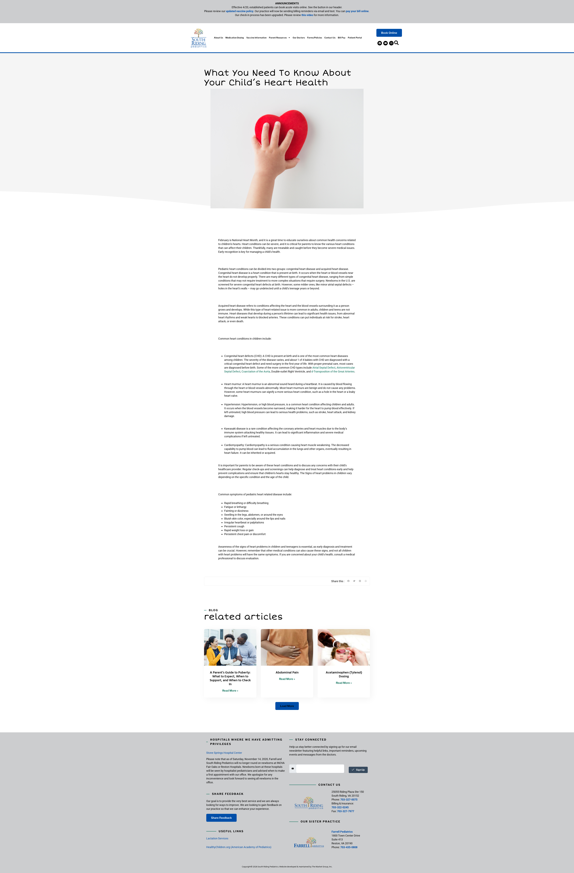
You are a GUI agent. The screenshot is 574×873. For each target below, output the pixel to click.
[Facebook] (379, 43)
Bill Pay (341, 37)
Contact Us (329, 37)
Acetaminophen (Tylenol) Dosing (344, 674)
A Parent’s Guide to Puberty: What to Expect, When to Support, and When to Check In (230, 678)
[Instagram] (391, 43)
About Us (218, 37)
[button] (396, 43)
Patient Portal (355, 37)
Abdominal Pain (287, 672)
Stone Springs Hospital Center (224, 752)
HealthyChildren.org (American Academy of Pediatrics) (238, 847)
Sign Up (360, 769)
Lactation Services (217, 838)
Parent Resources (278, 37)
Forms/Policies (314, 37)
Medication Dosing (234, 37)
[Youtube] (385, 43)
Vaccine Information (256, 37)
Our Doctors (299, 37)
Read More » (230, 690)
